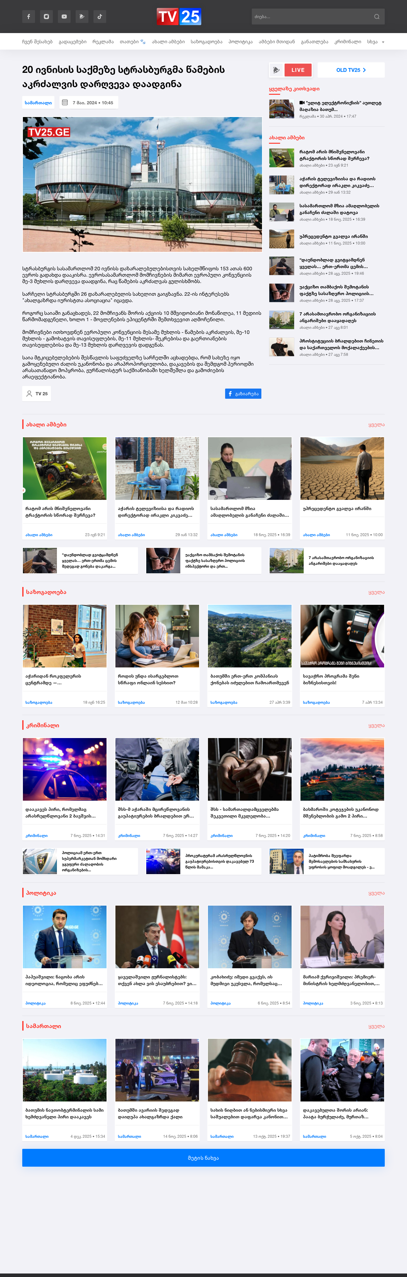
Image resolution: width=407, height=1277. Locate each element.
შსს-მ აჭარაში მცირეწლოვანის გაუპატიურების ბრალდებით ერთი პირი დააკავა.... (157, 812)
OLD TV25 (348, 70)
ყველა (377, 424)
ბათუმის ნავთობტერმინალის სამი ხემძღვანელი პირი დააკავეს (64, 1113)
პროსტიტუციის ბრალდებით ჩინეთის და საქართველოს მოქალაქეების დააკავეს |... (341, 344)
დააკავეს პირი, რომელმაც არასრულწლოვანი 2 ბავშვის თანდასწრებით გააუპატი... (58, 812)
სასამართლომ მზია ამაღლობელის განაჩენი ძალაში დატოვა (339, 209)
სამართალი (38, 102)
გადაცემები (72, 41)
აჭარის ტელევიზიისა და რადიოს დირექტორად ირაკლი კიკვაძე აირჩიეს (338, 182)
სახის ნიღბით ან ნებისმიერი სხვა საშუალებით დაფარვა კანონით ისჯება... (248, 1113)
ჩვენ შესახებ (37, 41)
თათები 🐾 (133, 41)
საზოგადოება (207, 41)
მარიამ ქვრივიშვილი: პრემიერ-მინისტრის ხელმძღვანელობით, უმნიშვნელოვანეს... (339, 980)
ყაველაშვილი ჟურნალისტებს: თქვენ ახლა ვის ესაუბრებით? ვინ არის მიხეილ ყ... (156, 980)
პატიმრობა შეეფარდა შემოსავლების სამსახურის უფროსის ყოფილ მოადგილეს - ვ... (342, 861)
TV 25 (42, 393)
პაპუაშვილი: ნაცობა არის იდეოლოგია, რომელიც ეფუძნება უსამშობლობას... (63, 980)
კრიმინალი (348, 41)
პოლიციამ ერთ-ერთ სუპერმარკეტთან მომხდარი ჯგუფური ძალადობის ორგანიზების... (89, 861)
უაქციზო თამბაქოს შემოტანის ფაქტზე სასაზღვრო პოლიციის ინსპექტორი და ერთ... (334, 290)
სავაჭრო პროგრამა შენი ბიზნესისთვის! (331, 679)
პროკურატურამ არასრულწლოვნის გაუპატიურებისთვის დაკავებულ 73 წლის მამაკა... (219, 861)
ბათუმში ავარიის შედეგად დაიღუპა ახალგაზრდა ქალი (150, 1113)
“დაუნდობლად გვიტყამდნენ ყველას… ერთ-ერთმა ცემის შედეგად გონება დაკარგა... (332, 263)
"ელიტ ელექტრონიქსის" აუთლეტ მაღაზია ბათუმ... (341, 106)
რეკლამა (103, 41)
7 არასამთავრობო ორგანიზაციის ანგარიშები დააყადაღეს (338, 317)
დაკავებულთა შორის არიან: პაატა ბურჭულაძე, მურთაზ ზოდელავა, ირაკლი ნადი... (335, 1113)
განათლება (314, 41)
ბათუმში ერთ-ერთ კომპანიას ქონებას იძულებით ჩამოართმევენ (249, 679)
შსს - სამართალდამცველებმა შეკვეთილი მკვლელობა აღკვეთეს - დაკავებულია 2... (244, 812)
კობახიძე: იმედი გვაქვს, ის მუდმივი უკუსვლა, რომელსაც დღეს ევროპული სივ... (244, 980)
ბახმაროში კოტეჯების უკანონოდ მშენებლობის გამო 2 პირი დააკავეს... (341, 812)
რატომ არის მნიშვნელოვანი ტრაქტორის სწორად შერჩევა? (334, 155)
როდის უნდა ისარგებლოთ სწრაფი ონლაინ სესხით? (148, 679)
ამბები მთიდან (277, 41)
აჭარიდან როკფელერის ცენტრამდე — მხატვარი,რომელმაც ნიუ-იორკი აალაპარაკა (62, 679)
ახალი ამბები (168, 41)
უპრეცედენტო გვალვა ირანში (334, 235)
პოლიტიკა (241, 41)
